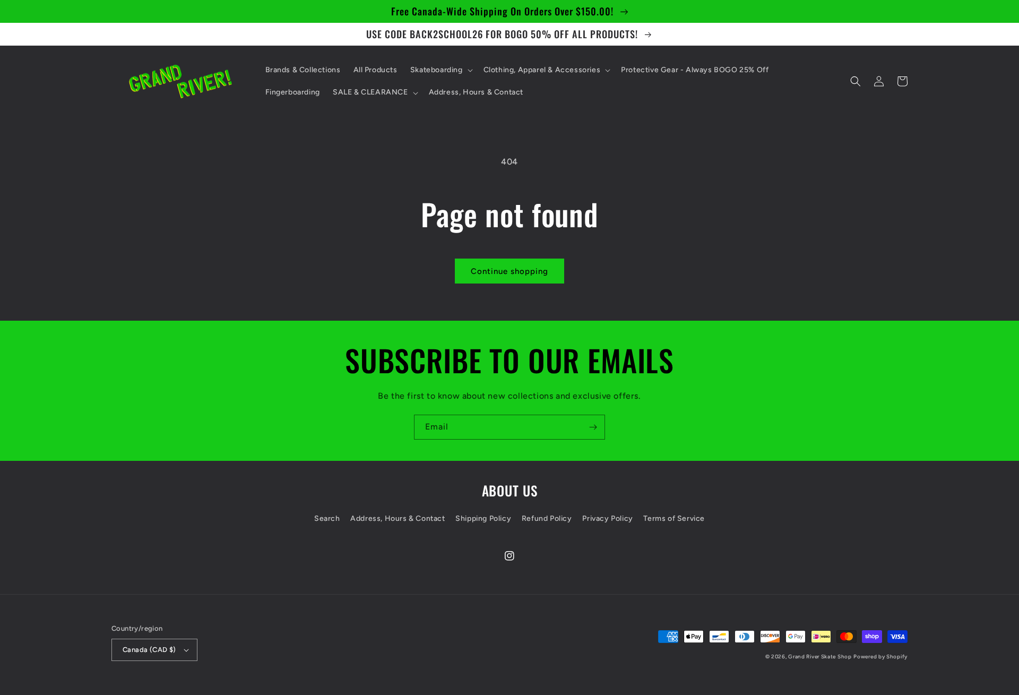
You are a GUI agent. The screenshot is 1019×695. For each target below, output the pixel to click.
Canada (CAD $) (149, 650)
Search (327, 518)
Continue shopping (509, 271)
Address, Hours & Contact (397, 518)
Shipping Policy (483, 518)
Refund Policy (547, 518)
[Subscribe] (593, 427)
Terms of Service (674, 518)
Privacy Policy (607, 518)
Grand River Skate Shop (819, 656)
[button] (440, 70)
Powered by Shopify (880, 656)
